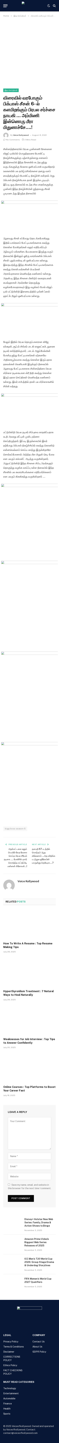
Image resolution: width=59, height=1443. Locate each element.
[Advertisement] (29, 52)
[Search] (54, 5)
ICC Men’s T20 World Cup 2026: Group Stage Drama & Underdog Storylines (39, 1262)
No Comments (13, 140)
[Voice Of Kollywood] (29, 5)
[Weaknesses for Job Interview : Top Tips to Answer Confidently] (29, 1020)
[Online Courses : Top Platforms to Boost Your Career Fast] (29, 1068)
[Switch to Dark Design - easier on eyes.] (49, 5)
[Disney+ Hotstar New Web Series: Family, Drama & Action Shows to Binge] (12, 1223)
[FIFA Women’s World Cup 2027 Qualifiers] (12, 1283)
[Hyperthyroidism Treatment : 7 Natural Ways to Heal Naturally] (29, 972)
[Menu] (5, 5)
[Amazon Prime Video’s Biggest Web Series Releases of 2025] (12, 1243)
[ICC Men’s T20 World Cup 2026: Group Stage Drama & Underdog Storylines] (12, 1263)
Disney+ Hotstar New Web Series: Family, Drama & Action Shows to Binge (38, 1222)
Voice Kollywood (21, 135)
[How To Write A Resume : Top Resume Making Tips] (29, 924)
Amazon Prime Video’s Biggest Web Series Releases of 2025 (36, 1242)
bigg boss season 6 (15, 828)
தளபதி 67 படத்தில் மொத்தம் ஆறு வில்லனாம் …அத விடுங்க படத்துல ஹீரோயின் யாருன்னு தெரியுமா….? (43, 856)
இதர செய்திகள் (11, 90)
